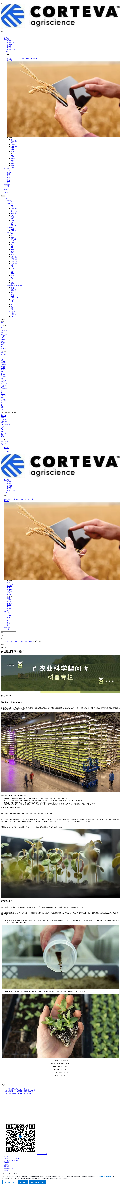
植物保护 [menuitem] (10, 137)
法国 (12, 265)
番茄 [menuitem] (8, 175)
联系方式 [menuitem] (6, 191)
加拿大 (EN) (14, 313)
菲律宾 (12, 220)
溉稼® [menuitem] (12, 162)
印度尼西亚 (14, 208)
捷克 (12, 253)
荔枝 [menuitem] (8, 182)
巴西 (12, 303)
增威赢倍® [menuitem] (14, 146)
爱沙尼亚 (13, 270)
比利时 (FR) (14, 259)
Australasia (10, 227)
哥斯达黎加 (14, 294)
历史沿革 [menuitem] (10, 41)
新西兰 (12, 229)
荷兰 (12, 280)
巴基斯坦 (13, 213)
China (2, 195)
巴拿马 (12, 301)
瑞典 (12, 272)
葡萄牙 (12, 282)
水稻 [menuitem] (8, 170)
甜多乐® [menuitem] (13, 158)
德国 (12, 247)
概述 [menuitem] (12, 139)
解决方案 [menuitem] (6, 168)
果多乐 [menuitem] (12, 163)
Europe (9, 232)
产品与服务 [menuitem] (7, 51)
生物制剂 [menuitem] (10, 153)
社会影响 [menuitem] (10, 46)
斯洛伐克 (13, 256)
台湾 (12, 210)
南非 (12, 201)
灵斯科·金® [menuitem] (14, 141)
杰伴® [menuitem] (12, 156)
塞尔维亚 (13, 244)
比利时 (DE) (14, 263)
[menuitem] (22, 58)
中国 (12, 205)
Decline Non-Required (37, 1182)
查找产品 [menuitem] (6, 189)
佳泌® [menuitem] (12, 167)
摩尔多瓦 (13, 254)
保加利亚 (13, 237)
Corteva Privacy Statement (104, 1176)
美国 (12, 316)
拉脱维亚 (13, 251)
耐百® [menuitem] (12, 165)
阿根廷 (12, 309)
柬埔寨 (12, 217)
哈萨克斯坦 (14, 212)
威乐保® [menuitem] (13, 148)
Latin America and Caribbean (15, 285)
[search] (1, 638)
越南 (12, 222)
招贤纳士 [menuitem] (6, 186)
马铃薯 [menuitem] (9, 172)
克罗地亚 (13, 239)
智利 (12, 304)
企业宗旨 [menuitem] (10, 44)
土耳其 (12, 242)
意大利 (12, 249)
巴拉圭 (12, 299)
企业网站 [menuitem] (6, 192)
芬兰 (12, 277)
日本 (12, 215)
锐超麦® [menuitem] (13, 143)
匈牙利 (12, 240)
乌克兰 (12, 235)
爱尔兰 (12, 268)
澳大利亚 (13, 230)
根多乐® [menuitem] (13, 160)
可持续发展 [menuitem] (10, 42)
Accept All (23, 1182)
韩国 (12, 224)
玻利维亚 (13, 306)
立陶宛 (12, 273)
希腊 (12, 246)
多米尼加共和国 (15, 297)
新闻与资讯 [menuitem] (7, 184)
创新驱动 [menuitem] (10, 47)
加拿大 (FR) (14, 314)
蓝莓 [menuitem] (8, 174)
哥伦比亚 (13, 292)
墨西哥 (12, 296)
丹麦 (12, 234)
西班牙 (12, 284)
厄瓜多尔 (13, 290)
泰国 (12, 218)
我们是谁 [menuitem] (6, 39)
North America (11, 311)
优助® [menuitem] (12, 151)
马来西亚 (13, 225)
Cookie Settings (9, 1182)
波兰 (12, 266)
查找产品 (10, 60)
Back (5, 37)
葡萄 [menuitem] (8, 177)
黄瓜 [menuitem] (8, 179)
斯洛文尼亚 (14, 258)
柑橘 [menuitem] (8, 181)
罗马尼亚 (13, 275)
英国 (12, 279)
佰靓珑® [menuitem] (13, 144)
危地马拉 (13, 289)
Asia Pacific (10, 203)
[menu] (1, 3)
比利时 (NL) (14, 261)
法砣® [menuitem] (12, 149)
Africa (9, 200)
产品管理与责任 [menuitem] (11, 49)
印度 (12, 206)
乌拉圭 (12, 287)
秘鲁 (12, 308)
